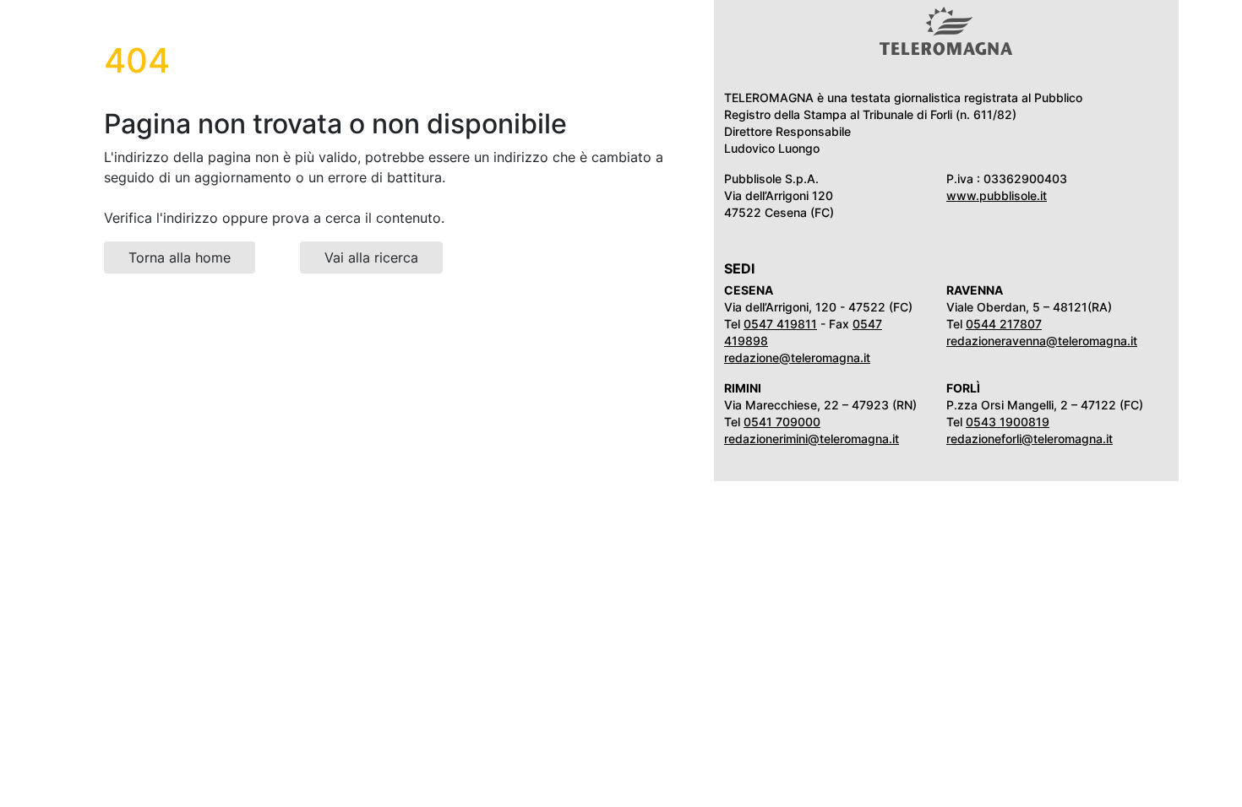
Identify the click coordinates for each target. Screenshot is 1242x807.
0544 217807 (1004, 324)
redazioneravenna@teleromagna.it (1041, 340)
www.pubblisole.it (996, 195)
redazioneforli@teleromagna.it (1029, 438)
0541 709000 (782, 421)
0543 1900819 (1007, 421)
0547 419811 (780, 324)
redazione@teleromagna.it (797, 357)
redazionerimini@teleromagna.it (811, 438)
